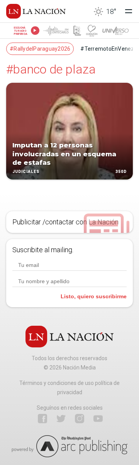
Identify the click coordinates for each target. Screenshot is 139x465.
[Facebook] (42, 418)
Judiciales (25, 171)
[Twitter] (61, 418)
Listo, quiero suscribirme (94, 296)
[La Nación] (36, 11)
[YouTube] (98, 418)
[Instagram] (79, 418)
